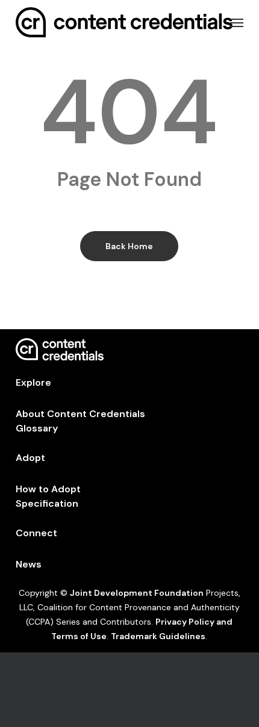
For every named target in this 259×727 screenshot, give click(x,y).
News (29, 564)
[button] (236, 22)
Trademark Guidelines (158, 636)
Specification (47, 503)
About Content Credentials (80, 413)
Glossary (37, 428)
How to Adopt (48, 489)
